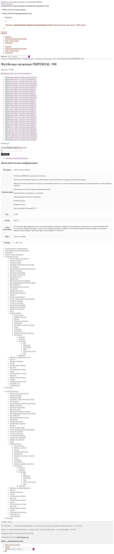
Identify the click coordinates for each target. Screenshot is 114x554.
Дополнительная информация (16, 158)
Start (24, 349)
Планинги (9, 252)
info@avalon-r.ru (7, 4)
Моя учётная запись (12, 545)
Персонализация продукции (16, 39)
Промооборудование (17, 293)
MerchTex (26, 345)
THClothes (27, 347)
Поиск (7, 547)
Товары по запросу (17, 309)
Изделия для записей (18, 275)
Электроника (15, 385)
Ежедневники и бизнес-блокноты (22, 269)
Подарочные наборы (17, 365)
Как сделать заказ (12, 41)
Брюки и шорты (20, 317)
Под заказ (9, 387)
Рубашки (17, 329)
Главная (4, 59)
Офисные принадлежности (20, 357)
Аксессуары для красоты (19, 258)
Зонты (12, 371)
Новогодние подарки (18, 377)
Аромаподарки (15, 263)
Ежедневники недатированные (17, 250)
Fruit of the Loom (29, 351)
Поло (16, 327)
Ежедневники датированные (16, 248)
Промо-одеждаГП (16, 291)
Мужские (47, 59)
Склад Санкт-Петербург (14, 254)
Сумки (12, 379)
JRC (24, 343)
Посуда (12, 359)
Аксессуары (18, 315)
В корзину (5, 154)
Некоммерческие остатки (19, 287)
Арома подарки (16, 261)
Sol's (54, 59)
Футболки (39, 59)
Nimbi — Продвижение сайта (12, 541)
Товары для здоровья (18, 307)
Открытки (14, 289)
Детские (22, 339)
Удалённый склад (14, 59)
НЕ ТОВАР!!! (15, 285)
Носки (16, 319)
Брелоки (13, 367)
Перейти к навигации (9, 2)
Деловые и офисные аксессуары (22, 265)
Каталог (8, 37)
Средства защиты (16, 301)
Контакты (9, 43)
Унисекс (22, 337)
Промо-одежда (28, 59)
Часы (12, 311)
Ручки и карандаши (17, 297)
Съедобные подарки (17, 305)
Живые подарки (16, 271)
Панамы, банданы (21, 321)
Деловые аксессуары (17, 369)
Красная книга (15, 277)
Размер (3, 147)
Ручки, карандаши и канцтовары (22, 299)
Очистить (23, 147)
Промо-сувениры (16, 361)
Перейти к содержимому (27, 2)
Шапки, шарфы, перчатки (24, 333)
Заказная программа (17, 273)
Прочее (12, 295)
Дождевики (14, 267)
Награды (13, 375)
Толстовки (18, 331)
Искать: (4, 56)
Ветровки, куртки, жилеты (24, 325)
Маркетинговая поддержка (20, 281)
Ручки (12, 363)
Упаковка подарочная (18, 381)
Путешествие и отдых (18, 373)
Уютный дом (15, 383)
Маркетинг (14, 279)
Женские (22, 355)
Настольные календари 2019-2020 (23, 283)
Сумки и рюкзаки (16, 303)
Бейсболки (18, 323)
